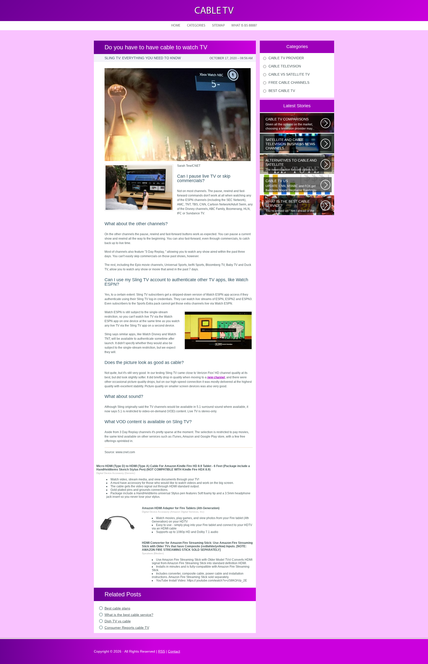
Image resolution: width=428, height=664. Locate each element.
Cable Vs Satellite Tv (289, 74)
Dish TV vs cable (118, 621)
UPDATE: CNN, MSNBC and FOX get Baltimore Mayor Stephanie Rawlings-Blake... (291, 185)
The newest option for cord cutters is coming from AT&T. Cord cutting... (291, 165)
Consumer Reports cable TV (127, 628)
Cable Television (284, 66)
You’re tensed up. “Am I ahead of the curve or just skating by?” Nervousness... (293, 206)
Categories (196, 26)
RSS (161, 651)
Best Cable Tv (281, 91)
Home (175, 26)
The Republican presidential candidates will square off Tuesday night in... (292, 144)
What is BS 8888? (244, 26)
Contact (174, 651)
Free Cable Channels (288, 82)
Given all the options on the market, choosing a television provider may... (290, 123)
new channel (216, 377)
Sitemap (218, 26)
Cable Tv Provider (286, 58)
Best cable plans (117, 608)
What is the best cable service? (129, 615)
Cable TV (214, 11)
